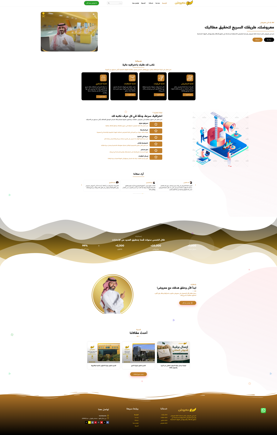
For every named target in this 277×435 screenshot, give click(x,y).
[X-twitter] (104, 422)
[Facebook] (107, 422)
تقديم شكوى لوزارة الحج (138, 365)
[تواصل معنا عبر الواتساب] (263, 410)
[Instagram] (98, 422)
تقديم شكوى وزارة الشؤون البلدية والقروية (103, 365)
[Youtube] (101, 422)
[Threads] (86, 422)
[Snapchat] (89, 422)
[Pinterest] (95, 422)
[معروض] (184, 3)
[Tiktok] (92, 422)
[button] (195, 185)
